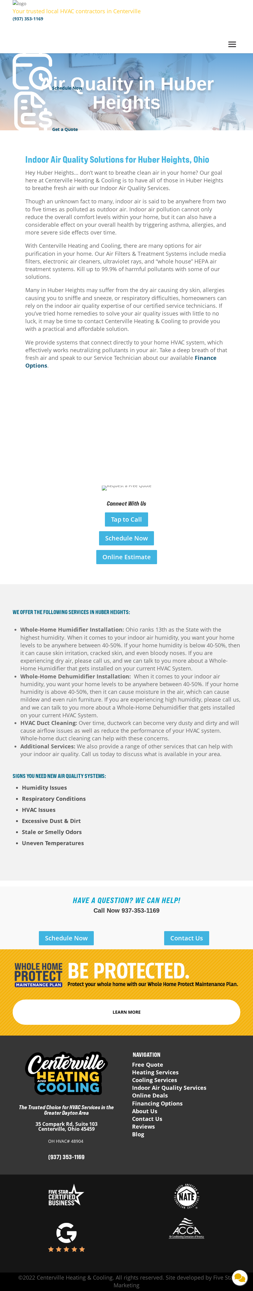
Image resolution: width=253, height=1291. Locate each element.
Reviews (143, 1126)
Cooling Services (154, 1080)
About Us (144, 1111)
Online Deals (150, 1095)
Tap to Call (126, 519)
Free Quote (147, 1064)
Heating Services (155, 1072)
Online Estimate (126, 557)
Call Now (126, 910)
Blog (138, 1134)
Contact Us (186, 938)
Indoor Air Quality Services (169, 1087)
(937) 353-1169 (28, 19)
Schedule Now (126, 538)
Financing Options (157, 1103)
